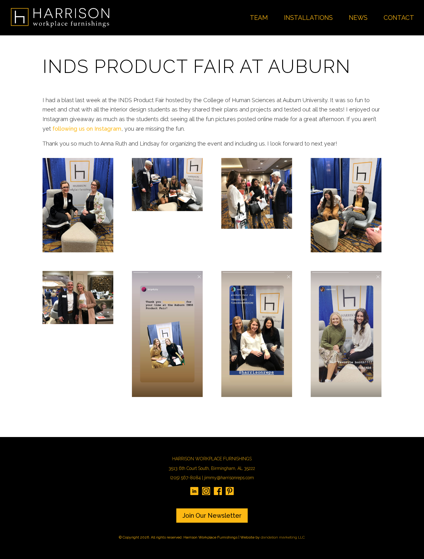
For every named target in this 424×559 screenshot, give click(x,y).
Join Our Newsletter (212, 515)
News (358, 18)
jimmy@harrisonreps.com (229, 477)
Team (259, 18)
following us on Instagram (86, 128)
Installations (308, 18)
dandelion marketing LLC (283, 537)
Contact (399, 18)
